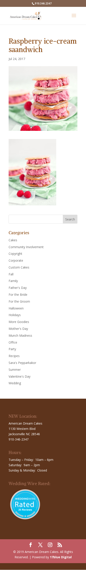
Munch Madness (20, 335)
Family (13, 281)
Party (12, 349)
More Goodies (19, 322)
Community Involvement (26, 247)
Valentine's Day (19, 376)
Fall (11, 274)
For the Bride (18, 294)
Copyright (15, 253)
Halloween (16, 308)
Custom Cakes (19, 267)
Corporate (16, 260)
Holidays (15, 315)
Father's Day (18, 288)
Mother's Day (18, 329)
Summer (15, 369)
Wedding (15, 383)
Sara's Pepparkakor (22, 363)
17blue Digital (61, 557)
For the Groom (19, 301)
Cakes (13, 240)
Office (13, 342)
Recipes (14, 356)
